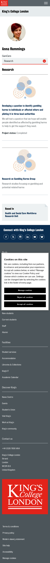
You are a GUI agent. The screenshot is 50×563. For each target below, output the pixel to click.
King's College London (15, 11)
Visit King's (16, 416)
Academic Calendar (20, 378)
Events (15, 404)
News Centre (17, 397)
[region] (25, 281)
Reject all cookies (25, 297)
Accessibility (17, 552)
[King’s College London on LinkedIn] (27, 236)
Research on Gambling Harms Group (18, 178)
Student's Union (19, 410)
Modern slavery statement (22, 539)
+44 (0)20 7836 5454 (11, 448)
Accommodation (19, 359)
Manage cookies (18, 558)
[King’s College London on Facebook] (6, 236)
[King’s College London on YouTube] (34, 236)
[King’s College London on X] (13, 236)
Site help (15, 546)
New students (18, 314)
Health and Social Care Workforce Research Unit (20, 215)
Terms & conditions (19, 527)
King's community (19, 429)
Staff (14, 326)
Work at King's (18, 423)
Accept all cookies (25, 304)
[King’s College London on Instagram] (20, 236)
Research (8, 61)
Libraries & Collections (22, 365)
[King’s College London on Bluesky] (41, 236)
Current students (19, 320)
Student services (19, 352)
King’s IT (15, 371)
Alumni (15, 333)
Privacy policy (17, 533)
